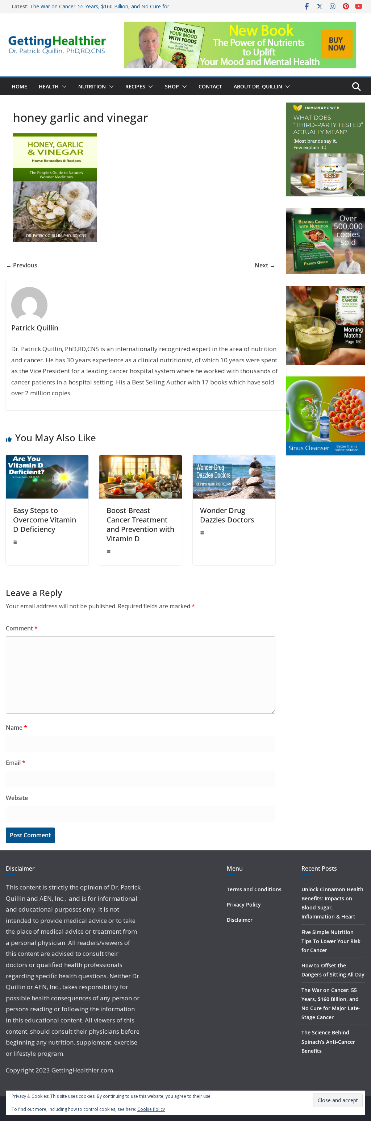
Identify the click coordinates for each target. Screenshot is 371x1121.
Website (17, 798)
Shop (172, 86)
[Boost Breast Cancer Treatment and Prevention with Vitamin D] (140, 460)
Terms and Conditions (254, 889)
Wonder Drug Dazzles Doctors (227, 515)
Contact (210, 86)
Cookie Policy (151, 1109)
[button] (63, 87)
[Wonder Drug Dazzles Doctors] (234, 460)
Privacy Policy (244, 904)
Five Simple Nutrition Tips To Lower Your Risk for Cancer (330, 941)
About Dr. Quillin (258, 86)
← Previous (21, 265)
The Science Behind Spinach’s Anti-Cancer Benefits (328, 1041)
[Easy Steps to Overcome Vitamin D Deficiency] (47, 460)
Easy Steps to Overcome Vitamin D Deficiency (44, 519)
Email (15, 763)
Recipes (135, 86)
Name (16, 728)
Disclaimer (240, 919)
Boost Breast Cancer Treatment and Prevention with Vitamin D (140, 524)
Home (19, 86)
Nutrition (92, 86)
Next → (265, 265)
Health (49, 86)
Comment (22, 628)
